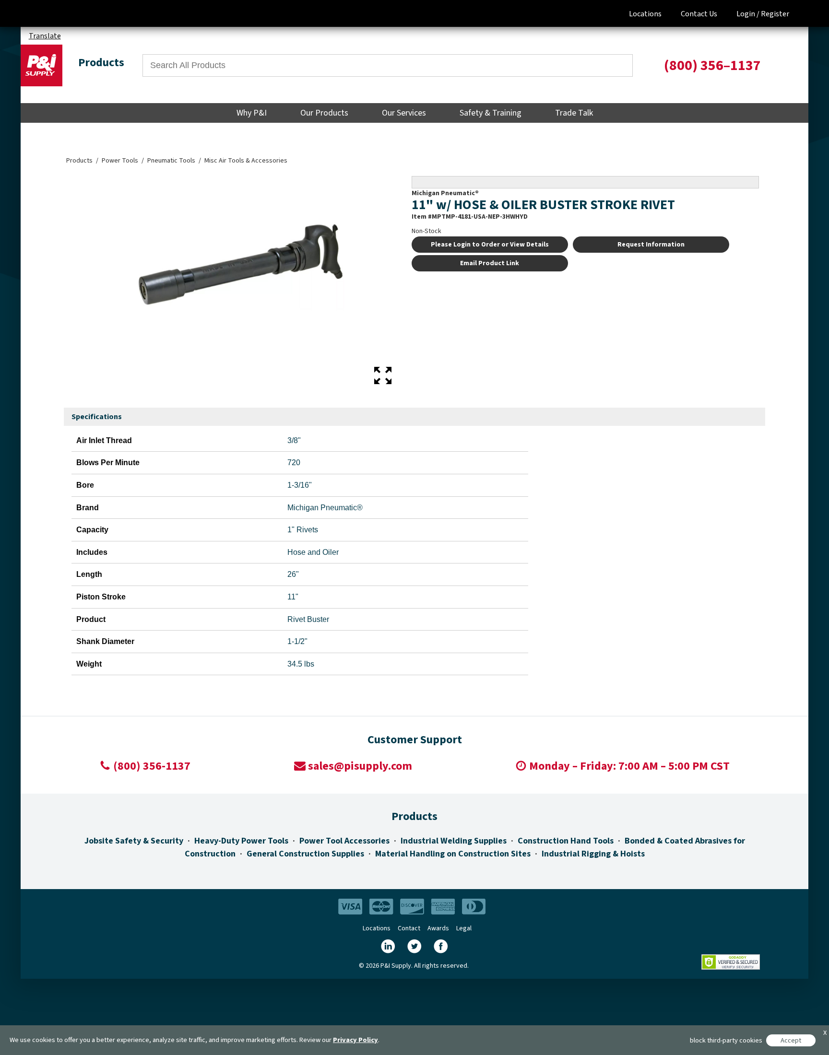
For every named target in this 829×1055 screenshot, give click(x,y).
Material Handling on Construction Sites (453, 854)
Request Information (651, 244)
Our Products (324, 113)
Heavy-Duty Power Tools (241, 841)
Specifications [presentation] (96, 416)
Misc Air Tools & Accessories (245, 160)
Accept (791, 1040)
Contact (409, 928)
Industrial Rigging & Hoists (593, 854)
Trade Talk (574, 113)
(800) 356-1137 (151, 766)
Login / (747, 14)
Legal (464, 928)
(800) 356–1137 (712, 65)
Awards (438, 928)
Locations (645, 14)
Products (79, 160)
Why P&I (252, 113)
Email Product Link (489, 263)
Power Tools (120, 160)
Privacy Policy (355, 1040)
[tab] (97, 417)
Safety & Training (490, 113)
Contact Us (699, 14)
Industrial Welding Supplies (454, 841)
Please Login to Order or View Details (490, 244)
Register (775, 14)
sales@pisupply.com (360, 766)
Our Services (404, 113)
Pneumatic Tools (171, 160)
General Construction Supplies (305, 854)
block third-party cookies (726, 1040)
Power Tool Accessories (344, 841)
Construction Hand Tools (566, 841)
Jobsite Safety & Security (133, 841)
